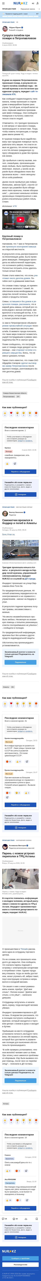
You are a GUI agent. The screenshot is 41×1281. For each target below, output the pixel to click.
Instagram (22, 494)
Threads (24, 949)
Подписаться (20, 662)
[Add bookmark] (37, 1219)
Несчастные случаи (24, 507)
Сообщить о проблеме (20, 1258)
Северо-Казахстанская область (14, 393)
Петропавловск (8, 396)
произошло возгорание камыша (21, 247)
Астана (5, 1104)
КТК (15, 206)
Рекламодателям (20, 1265)
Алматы (6, 687)
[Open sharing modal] (26, 1219)
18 (30, 706)
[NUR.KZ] (20, 3)
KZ (33, 3)
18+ (18, 396)
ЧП (17, 22)
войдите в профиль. (25, 441)
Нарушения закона (28, 9)
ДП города (30, 579)
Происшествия (9, 9)
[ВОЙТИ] (37, 3)
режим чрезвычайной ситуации (17, 326)
